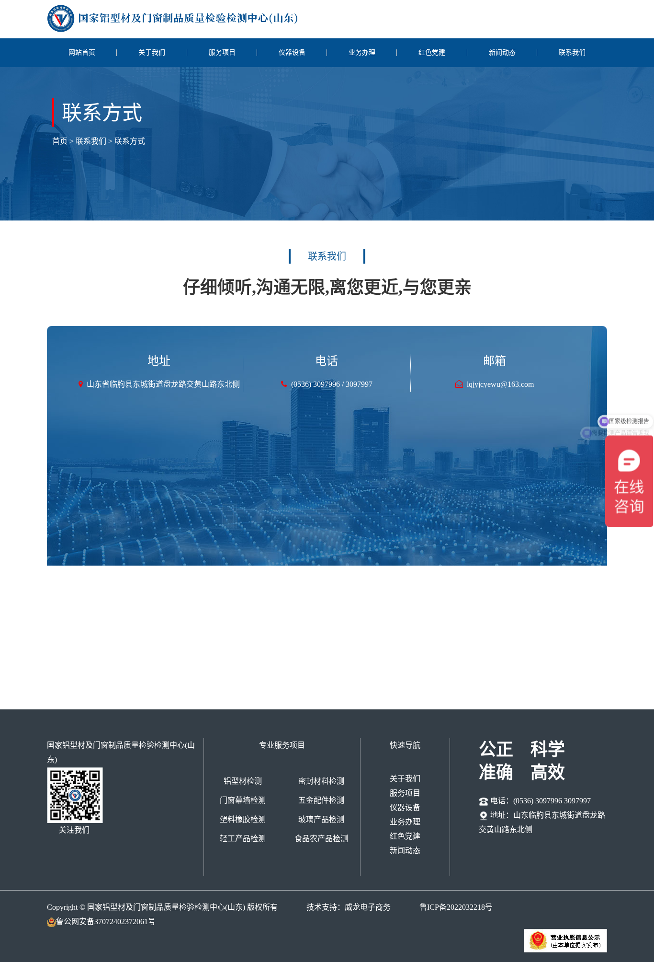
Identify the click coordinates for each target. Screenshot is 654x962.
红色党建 (431, 52)
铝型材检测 (243, 781)
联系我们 (572, 52)
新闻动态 (502, 52)
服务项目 (222, 52)
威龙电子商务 (368, 907)
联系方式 (129, 141)
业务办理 (362, 52)
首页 (60, 141)
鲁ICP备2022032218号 (456, 907)
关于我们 (151, 52)
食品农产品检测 (321, 839)
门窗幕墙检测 (243, 800)
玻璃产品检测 (321, 819)
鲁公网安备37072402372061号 (106, 921)
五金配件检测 (321, 800)
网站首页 (81, 52)
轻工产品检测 (243, 839)
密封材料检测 (321, 781)
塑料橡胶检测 (243, 819)
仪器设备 (292, 52)
